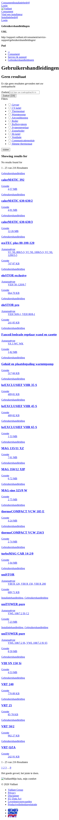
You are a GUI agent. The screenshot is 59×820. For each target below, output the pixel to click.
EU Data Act (14, 798)
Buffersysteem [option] (19, 124)
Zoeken (5, 92)
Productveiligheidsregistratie (22, 804)
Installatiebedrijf (21, 2)
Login (4, 5)
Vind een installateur (11, 14)
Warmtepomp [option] (18, 114)
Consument (7, 2)
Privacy (12, 792)
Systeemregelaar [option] (20, 127)
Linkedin (12, 813)
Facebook (13, 810)
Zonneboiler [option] (17, 130)
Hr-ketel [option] (15, 134)
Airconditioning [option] (19, 117)
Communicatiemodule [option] (23, 140)
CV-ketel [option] (16, 108)
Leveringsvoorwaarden (20, 801)
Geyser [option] (15, 104)
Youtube (12, 815)
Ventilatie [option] (16, 137)
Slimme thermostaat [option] (21, 143)
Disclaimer (13, 795)
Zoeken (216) (9, 96)
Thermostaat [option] (18, 111)
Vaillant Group (15, 789)
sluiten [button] (6, 149)
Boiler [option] (14, 121)
